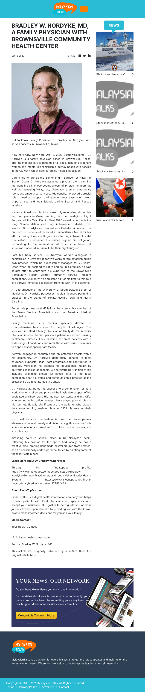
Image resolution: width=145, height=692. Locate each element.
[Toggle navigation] (84, 9)
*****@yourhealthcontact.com (30, 537)
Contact (64, 687)
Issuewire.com (74, 154)
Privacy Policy (28, 687)
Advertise (48, 687)
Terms (10, 687)
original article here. (24, 555)
